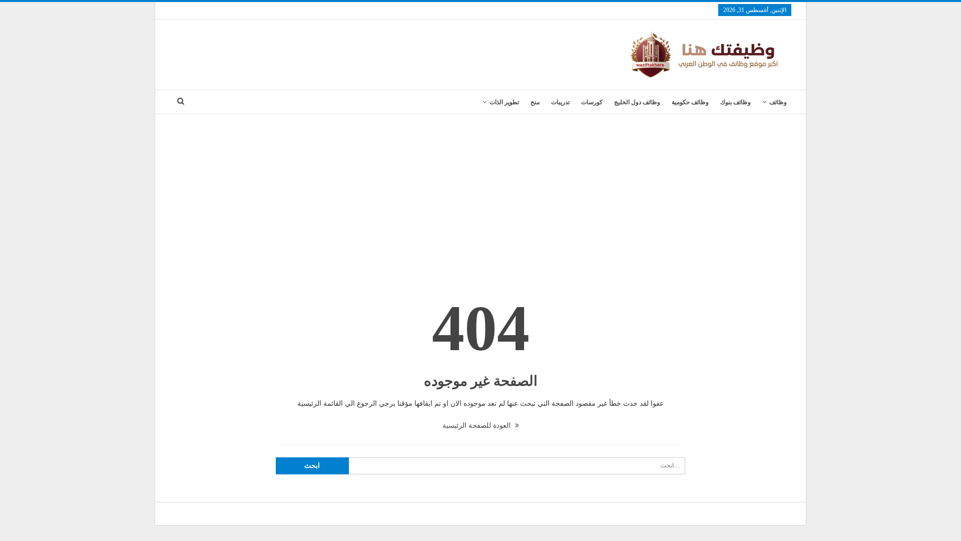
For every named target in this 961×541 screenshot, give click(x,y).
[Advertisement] (480, 189)
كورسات (592, 102)
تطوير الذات (504, 102)
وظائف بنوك (735, 102)
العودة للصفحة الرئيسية (477, 425)
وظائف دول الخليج (637, 102)
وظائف (778, 102)
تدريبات (560, 102)
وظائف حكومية (690, 102)
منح (535, 102)
